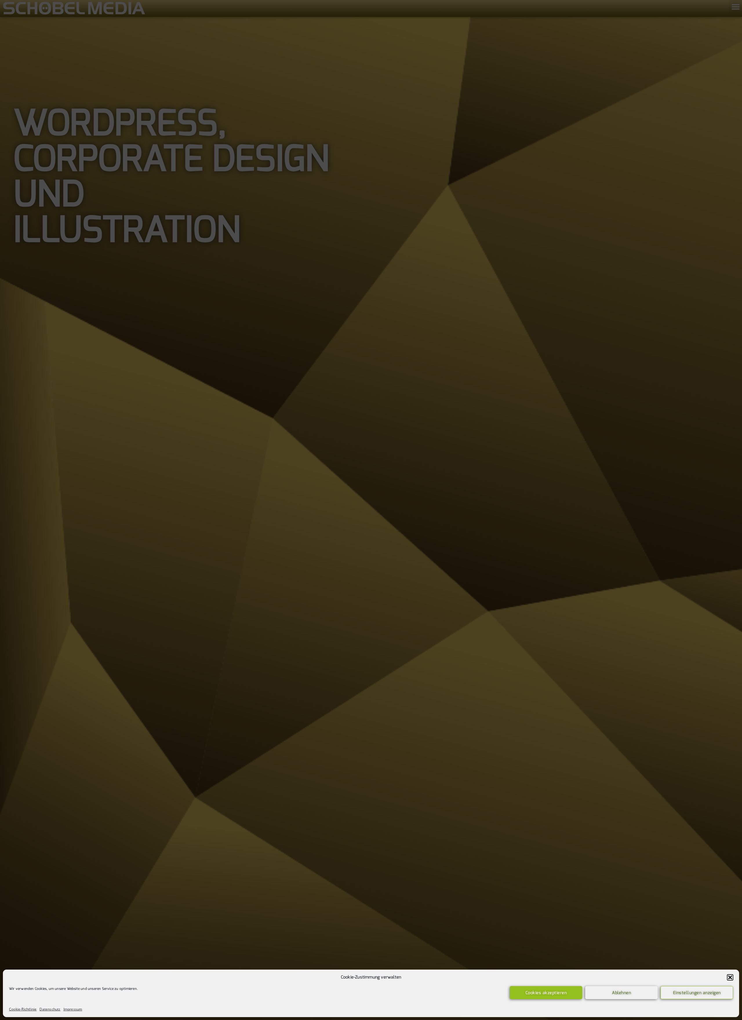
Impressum (72, 1009)
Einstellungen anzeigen (697, 993)
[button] (730, 977)
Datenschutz (49, 1009)
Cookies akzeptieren (546, 993)
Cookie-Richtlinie (23, 1009)
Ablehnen (621, 993)
